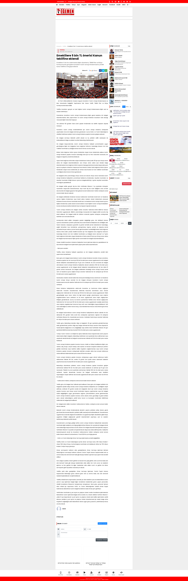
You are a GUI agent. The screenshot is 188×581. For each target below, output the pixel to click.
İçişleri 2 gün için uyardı (117, 116)
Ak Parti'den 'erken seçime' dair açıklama (119, 122)
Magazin (84, 5)
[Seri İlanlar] (121, 1)
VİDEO (123, 5)
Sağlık (99, 5)
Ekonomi (105, 5)
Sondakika (69, 575)
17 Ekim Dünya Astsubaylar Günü (122, 74)
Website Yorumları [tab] (102, 523)
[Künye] (127, 1)
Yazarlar (92, 575)
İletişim (106, 575)
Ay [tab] (130, 106)
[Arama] (112, 1)
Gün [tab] (124, 106)
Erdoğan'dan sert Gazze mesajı (76, 1)
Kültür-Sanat (92, 5)
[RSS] (130, 1)
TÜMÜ (129, 46)
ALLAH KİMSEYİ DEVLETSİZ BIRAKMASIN (120, 69)
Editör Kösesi (119, 83)
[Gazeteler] (124, 1)
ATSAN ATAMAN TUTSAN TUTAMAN (123, 85)
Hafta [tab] (127, 106)
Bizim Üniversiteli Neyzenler (120, 90)
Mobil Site (60, 575)
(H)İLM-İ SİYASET (118, 79)
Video (84, 575)
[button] (128, 5)
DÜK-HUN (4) (118, 102)
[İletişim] (115, 1)
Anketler (99, 575)
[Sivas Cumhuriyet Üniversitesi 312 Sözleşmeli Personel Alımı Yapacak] (114, 212)
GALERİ (118, 5)
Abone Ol (84, 70)
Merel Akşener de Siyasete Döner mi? (123, 52)
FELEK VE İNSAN (118, 57)
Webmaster (121, 575)
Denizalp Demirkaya (121, 95)
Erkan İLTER (118, 72)
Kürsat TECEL (119, 50)
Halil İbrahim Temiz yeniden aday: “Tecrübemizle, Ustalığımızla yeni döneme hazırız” (120, 112)
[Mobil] (109, 1)
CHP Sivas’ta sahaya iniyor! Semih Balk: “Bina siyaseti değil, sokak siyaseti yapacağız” (120, 133)
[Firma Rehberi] (118, 1)
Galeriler (77, 575)
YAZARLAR (112, 5)
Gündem (61, 5)
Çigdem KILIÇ (119, 67)
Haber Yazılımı (105, 579)
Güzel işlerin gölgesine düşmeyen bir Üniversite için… (123, 63)
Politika (68, 5)
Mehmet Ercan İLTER (121, 78)
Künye (113, 575)
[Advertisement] (104, 11)
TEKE (116, 92)
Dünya (74, 5)
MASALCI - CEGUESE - (121, 100)
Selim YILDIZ (118, 55)
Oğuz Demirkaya (120, 61)
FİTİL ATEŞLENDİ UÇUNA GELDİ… (122, 96)
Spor (78, 5)
